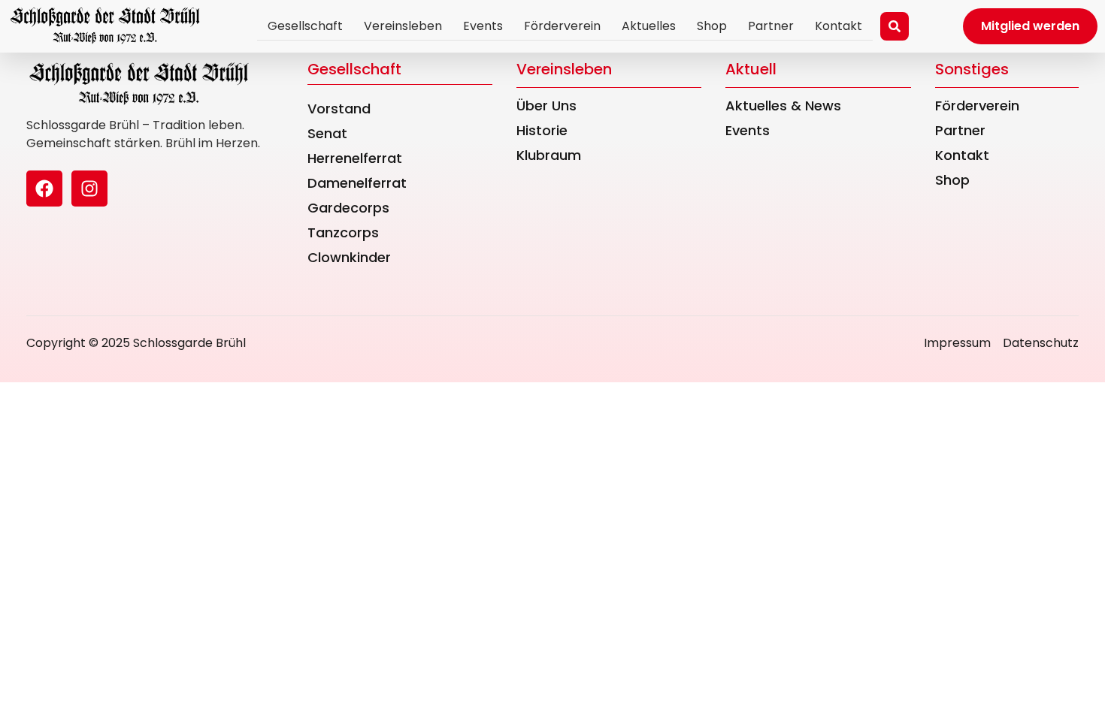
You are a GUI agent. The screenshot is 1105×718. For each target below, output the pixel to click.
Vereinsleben (403, 26)
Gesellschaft (305, 26)
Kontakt (838, 26)
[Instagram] (89, 188)
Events (483, 26)
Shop (712, 26)
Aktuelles (649, 26)
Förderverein (562, 26)
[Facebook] (44, 188)
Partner (771, 26)
